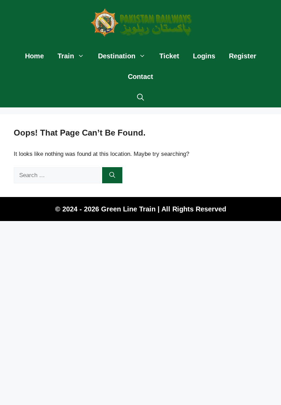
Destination (116, 56)
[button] (140, 97)
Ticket (169, 56)
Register (242, 56)
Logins (204, 56)
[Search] (112, 175)
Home (34, 56)
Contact (140, 76)
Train (66, 56)
